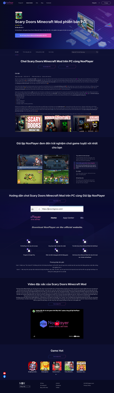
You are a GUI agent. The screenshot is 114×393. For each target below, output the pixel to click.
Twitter (57, 387)
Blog (42, 2)
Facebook (48, 2)
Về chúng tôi (43, 385)
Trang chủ (20, 2)
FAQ (37, 2)
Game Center (29, 2)
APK (67, 66)
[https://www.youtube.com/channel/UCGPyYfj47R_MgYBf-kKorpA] (4, 373)
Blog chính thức (44, 387)
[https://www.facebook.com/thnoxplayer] (4, 376)
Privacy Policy (87, 385)
